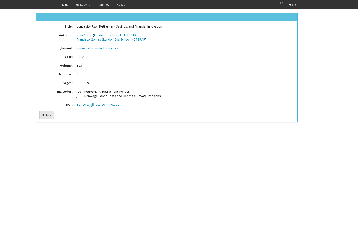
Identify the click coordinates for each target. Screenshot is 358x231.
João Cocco (84, 35)
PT (281, 3)
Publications (82, 4)
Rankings (103, 4)
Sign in (295, 4)
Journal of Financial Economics (97, 48)
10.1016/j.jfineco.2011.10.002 (98, 104)
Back (47, 115)
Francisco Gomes (89, 39)
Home (64, 4)
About (121, 4)
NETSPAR (129, 35)
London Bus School (107, 35)
